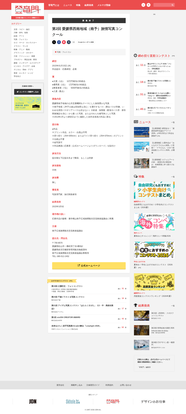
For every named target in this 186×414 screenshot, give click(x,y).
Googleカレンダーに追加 (86, 42)
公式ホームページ (90, 265)
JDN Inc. (98, 410)
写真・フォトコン (21, 39)
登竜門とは (53, 5)
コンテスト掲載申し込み (29, 92)
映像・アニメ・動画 (22, 49)
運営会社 (60, 385)
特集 (78, 5)
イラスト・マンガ (21, 46)
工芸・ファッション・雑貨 (24, 56)
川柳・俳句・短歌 (21, 33)
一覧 (173, 122)
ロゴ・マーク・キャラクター (25, 43)
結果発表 (89, 5)
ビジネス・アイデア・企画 (24, 66)
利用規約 (109, 385)
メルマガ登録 (103, 5)
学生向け (17, 76)
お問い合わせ (125, 385)
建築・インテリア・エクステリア (27, 63)
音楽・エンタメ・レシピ (23, 73)
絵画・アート (19, 36)
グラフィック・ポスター (23, 53)
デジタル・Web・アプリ (23, 70)
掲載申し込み (76, 385)
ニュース (67, 5)
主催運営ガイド (93, 385)
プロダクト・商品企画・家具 (25, 60)
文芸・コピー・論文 (22, 29)
